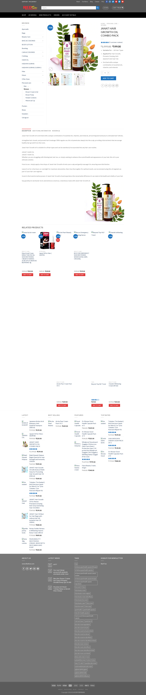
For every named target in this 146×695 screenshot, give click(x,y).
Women (103, 25)
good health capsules (89, 609)
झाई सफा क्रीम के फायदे (80, 673)
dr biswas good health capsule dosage (85, 578)
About (78, 1)
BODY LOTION (27, 44)
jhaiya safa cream (80, 657)
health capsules (85, 613)
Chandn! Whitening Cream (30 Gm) (115, 385)
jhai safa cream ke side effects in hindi (85, 640)
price (89, 660)
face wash (78, 587)
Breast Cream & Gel (32, 92)
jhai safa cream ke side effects (83, 637)
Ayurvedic (25, 29)
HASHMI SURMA (28, 64)
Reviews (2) (56, 131)
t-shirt (81, 663)
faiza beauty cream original (82, 593)
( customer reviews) (115, 42)
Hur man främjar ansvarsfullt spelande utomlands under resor (61, 572)
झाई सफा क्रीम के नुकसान (81, 669)
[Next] (94, 47)
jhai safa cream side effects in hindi (84, 650)
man (88, 657)
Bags (23, 33)
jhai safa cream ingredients (82, 624)
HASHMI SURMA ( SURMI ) (31, 67)
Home (103, 23)
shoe (93, 660)
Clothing (25, 56)
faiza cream (90, 603)
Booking (25, 48)
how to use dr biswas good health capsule (84, 617)
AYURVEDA (32, 15)
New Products (45, 15)
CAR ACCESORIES (28, 52)
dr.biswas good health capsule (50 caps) (86, 567)
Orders (56, 15)
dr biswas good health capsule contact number (85, 574)
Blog (91, 1)
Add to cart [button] (27, 274)
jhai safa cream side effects (82, 647)
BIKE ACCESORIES (28, 41)
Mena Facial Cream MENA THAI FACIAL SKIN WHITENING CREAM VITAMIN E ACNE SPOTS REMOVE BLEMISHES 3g (29, 257)
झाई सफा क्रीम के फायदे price (82, 676)
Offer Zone (25, 79)
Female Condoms (31, 98)
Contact (97, 1)
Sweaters (25, 114)
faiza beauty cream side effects (83, 597)
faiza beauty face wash (81, 600)
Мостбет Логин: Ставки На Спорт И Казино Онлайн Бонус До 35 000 (62, 580)
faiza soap (88, 606)
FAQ (103, 1)
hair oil (77, 613)
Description (26, 131)
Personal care (112, 23)
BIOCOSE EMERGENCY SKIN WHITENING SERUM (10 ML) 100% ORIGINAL (81, 256)
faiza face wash (79, 606)
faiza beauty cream (80, 590)
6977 (55, 564)
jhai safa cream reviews (81, 644)
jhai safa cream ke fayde (81, 627)
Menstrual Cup (30, 100)
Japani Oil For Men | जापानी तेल (45, 254)
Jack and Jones (79, 621)
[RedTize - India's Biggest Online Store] (30, 8)
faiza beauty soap (80, 603)
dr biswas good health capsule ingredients (83, 583)
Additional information (41, 131)
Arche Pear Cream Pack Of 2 (64, 385)
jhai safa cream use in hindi (82, 653)
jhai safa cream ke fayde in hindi (84, 631)
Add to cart (108, 78)
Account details (69, 15)
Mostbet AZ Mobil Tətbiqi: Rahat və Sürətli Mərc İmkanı (61, 589)
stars (76, 663)
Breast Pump (30, 95)
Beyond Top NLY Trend (98, 384)
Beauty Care (26, 37)
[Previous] (51, 47)
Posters (24, 106)
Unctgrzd (25, 117)
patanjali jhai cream (80, 660)
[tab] (26, 131)
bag (76, 564)
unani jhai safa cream (90, 663)
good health (78, 609)
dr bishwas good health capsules (84, 570)
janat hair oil (88, 621)
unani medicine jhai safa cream (83, 666)
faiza (83, 587)
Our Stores (85, 1)
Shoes (24, 110)
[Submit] (97, 8)
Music (24, 75)
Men (23, 71)
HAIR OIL (25, 60)
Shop (24, 15)
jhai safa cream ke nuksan (82, 634)
